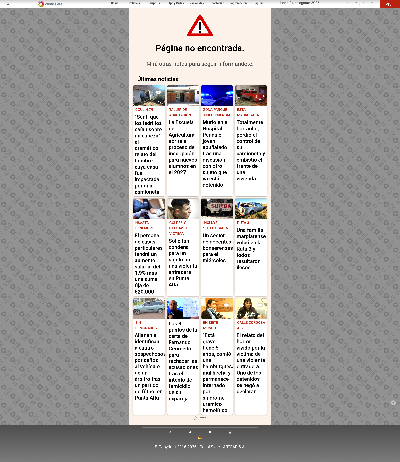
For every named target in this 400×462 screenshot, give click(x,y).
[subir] (393, 402)
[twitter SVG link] (364, 3)
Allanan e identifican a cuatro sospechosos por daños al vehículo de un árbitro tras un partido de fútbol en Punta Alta (150, 366)
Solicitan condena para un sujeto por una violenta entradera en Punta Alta (183, 263)
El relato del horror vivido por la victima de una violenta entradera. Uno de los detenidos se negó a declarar (251, 363)
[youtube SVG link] (372, 3)
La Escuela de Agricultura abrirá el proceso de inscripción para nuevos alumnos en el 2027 (183, 147)
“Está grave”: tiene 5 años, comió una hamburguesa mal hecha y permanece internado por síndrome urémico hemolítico (219, 372)
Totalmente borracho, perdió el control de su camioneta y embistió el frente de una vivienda (251, 150)
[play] (158, 92)
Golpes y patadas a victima (178, 228)
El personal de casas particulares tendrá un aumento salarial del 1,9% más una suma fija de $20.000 (149, 263)
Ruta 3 (243, 223)
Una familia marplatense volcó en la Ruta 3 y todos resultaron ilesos (251, 249)
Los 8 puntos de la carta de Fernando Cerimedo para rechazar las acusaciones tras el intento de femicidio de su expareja (183, 361)
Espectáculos (217, 3)
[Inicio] (50, 4)
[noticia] (149, 95)
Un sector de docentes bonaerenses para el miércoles (218, 248)
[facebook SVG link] (348, 3)
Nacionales (196, 3)
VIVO (390, 4)
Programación (238, 3)
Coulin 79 (144, 110)
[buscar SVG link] (360, 5)
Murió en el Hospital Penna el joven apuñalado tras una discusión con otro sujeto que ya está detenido (216, 153)
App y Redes (176, 3)
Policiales (135, 3)
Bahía (114, 3)
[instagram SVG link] (356, 3)
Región (258, 3)
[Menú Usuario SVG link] (8, 4)
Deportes (156, 3)
